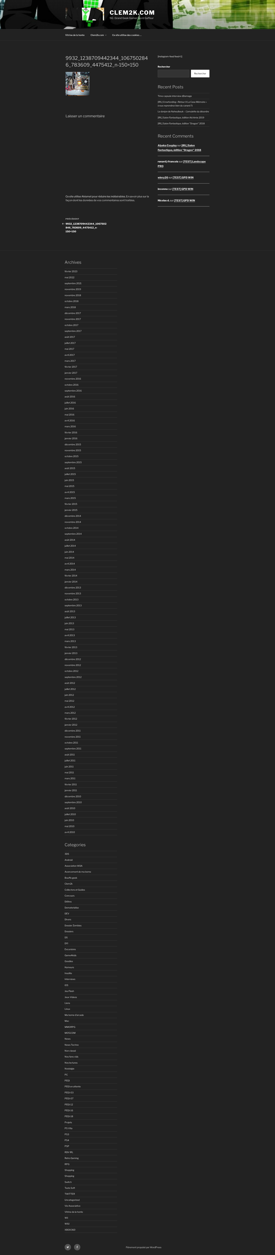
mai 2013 (69, 629)
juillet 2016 (70, 402)
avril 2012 (70, 707)
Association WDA (73, 865)
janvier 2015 (71, 510)
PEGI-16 (69, 1110)
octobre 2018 (71, 301)
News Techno (72, 1044)
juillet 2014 (70, 545)
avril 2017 (70, 355)
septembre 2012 (73, 677)
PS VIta (68, 1128)
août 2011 (70, 754)
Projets (68, 1122)
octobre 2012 (71, 671)
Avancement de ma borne (78, 871)
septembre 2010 (73, 802)
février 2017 (71, 366)
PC (66, 1074)
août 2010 (70, 808)
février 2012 (71, 718)
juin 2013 (69, 623)
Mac (67, 1021)
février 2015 (71, 504)
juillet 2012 (70, 689)
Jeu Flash (69, 991)
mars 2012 (70, 712)
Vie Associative (72, 1205)
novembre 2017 (73, 319)
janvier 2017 (71, 372)
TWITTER (70, 1193)
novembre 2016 (73, 378)
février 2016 (71, 432)
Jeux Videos (71, 997)
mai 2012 (69, 700)
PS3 (67, 1134)
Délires (68, 901)
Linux (67, 1009)
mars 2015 (70, 498)
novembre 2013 (73, 593)
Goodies (69, 961)
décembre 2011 (73, 730)
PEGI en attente (73, 1086)
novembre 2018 (73, 295)
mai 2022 (69, 277)
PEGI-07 (69, 1098)
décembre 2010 (73, 796)
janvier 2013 (71, 653)
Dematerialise (72, 907)
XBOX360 (70, 1229)
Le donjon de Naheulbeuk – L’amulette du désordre (183, 111)
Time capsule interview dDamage (175, 96)
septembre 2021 (73, 283)
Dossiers (69, 931)
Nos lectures (71, 1062)
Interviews (70, 979)
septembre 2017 (73, 331)
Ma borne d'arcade (74, 1015)
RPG (67, 1164)
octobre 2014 (71, 528)
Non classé (70, 1050)
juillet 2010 (70, 814)
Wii (66, 1217)
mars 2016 (70, 426)
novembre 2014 (73, 522)
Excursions (70, 949)
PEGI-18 (69, 1116)
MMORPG (70, 1027)
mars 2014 (70, 569)
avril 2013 (70, 635)
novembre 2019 (73, 289)
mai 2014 (69, 557)
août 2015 (70, 468)
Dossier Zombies (73, 925)
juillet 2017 (70, 343)
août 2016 (70, 396)
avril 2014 (70, 563)
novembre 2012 (73, 665)
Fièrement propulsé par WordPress (143, 1247)
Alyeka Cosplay (167, 145)
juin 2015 (69, 480)
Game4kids (70, 955)
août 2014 (70, 539)
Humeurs (69, 967)
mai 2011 (69, 772)
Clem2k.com (97, 35)
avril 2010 (70, 832)
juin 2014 (69, 551)
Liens (67, 1003)
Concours (69, 895)
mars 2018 (70, 307)
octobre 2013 (71, 599)
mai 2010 (69, 826)
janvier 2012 (71, 724)
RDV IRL (69, 1152)
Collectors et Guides (75, 889)
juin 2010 (69, 820)
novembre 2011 (73, 736)
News (68, 1038)
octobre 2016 (71, 384)
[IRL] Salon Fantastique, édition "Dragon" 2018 (181, 123)
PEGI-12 (69, 1104)
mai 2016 (69, 414)
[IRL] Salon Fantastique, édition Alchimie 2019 (181, 117)
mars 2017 (70, 360)
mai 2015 (69, 486)
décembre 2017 (73, 313)
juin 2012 (69, 695)
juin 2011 (69, 766)
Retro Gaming (72, 1158)
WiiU (67, 1223)
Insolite (68, 973)
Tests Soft (70, 1188)
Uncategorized (72, 1200)
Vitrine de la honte (75, 35)
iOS (66, 985)
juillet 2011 (70, 760)
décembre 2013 (73, 587)
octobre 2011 (71, 742)
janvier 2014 (71, 581)
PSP (67, 1146)
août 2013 (70, 611)
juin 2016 (69, 408)
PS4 (67, 1140)
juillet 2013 (70, 617)
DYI (66, 943)
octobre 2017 (71, 325)
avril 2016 (70, 420)
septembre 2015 (73, 462)
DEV (67, 913)
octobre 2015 (71, 456)
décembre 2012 (73, 659)
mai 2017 (69, 348)
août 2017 (70, 337)
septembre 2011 (73, 748)
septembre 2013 (73, 605)
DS (66, 937)
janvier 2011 (71, 790)
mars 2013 (70, 641)
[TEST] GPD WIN (183, 177)
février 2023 (71, 271)
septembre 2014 (73, 533)
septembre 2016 (73, 390)
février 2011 (71, 784)
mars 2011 (70, 778)
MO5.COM (70, 1032)
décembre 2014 (73, 516)
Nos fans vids (71, 1056)
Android (69, 860)
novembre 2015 (73, 450)
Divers (68, 919)
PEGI (67, 1080)
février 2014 (71, 575)
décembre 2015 (73, 444)
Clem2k (69, 883)
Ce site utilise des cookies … (127, 35)
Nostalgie (69, 1068)
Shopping (69, 1170)
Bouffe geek (71, 877)
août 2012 (70, 683)
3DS (67, 853)
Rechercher (164, 66)
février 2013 (71, 647)
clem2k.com (132, 12)
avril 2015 (70, 492)
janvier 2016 (71, 438)
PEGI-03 (69, 1092)
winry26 (163, 177)
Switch (68, 1182)
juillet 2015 (70, 474)
